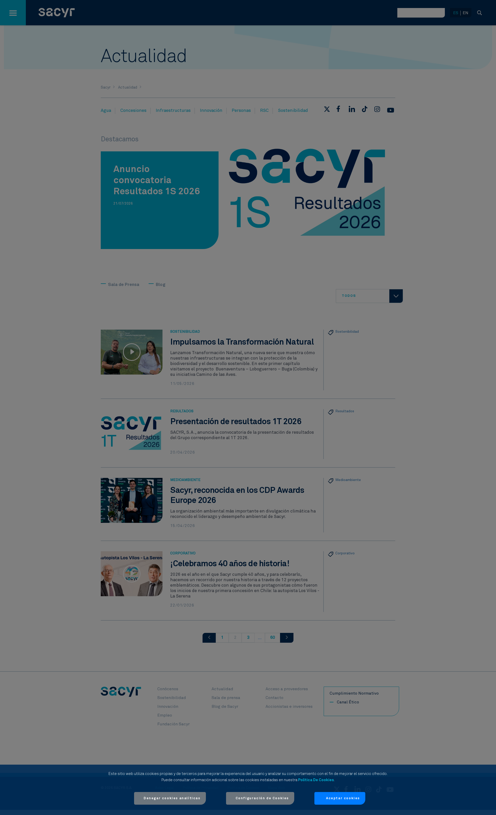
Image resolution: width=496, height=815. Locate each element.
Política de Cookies (316, 780)
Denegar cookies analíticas (172, 798)
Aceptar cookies (343, 798)
